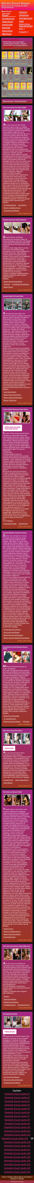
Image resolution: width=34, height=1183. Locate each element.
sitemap (21, 1178)
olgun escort (10, 1031)
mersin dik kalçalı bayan (12, 721)
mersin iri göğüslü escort (12, 208)
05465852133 (23, 63)
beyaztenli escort (24, 1005)
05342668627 (4, 96)
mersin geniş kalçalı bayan (13, 281)
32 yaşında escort (10, 205)
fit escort (7, 284)
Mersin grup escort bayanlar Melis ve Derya (23, 77)
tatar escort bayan (10, 999)
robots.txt (13, 1178)
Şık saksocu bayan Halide (12, 792)
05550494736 (11, 80)
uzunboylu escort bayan (20, 284)
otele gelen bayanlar (12, 427)
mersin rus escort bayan (12, 934)
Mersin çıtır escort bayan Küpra (11, 77)
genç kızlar (9, 748)
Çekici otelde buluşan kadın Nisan (15, 409)
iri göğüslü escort (9, 1005)
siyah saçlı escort (10, 392)
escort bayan (8, 783)
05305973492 (23, 80)
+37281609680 (4, 63)
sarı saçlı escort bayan (11, 632)
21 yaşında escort (10, 719)
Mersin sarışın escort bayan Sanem (4, 93)
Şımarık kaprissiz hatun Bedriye (14, 220)
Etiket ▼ (22, 29)
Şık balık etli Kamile (10, 1014)
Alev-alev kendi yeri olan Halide (14, 107)
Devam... (6, 202)
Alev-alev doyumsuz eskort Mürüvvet (16, 946)
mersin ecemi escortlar (11, 716)
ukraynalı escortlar (10, 524)
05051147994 (29, 79)
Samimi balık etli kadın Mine (13, 296)
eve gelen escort (11, 429)
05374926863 (29, 65)
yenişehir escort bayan (11, 211)
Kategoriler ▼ (24, 32)
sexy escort (22, 205)
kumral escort (8, 780)
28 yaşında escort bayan (12, 629)
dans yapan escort (21, 780)
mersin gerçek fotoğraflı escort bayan (16, 638)
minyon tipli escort (10, 400)
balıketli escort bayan (11, 1002)
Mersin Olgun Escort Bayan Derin (4, 77)
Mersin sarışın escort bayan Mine (29, 62)
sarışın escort (8, 929)
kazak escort (23, 524)
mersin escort (8, 287)
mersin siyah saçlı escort (12, 395)
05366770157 (4, 80)
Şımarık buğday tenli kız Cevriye (15, 533)
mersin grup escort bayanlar (13, 635)
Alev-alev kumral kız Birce (12, 730)
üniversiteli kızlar (9, 937)
